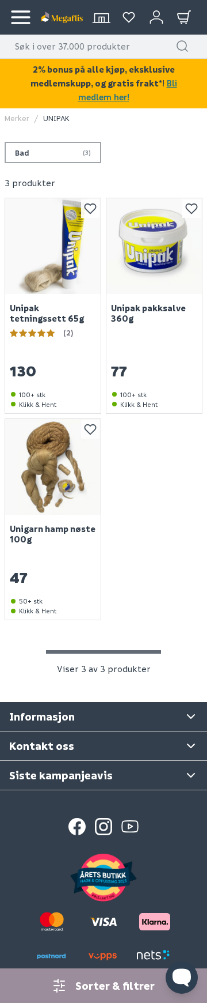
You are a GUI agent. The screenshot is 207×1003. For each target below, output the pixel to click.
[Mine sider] (129, 17)
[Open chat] (182, 977)
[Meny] (20, 17)
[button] (182, 46)
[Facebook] (77, 826)
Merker (17, 118)
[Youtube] (130, 826)
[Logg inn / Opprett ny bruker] (156, 17)
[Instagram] (103, 826)
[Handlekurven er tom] (184, 17)
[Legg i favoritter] (90, 208)
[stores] (101, 17)
